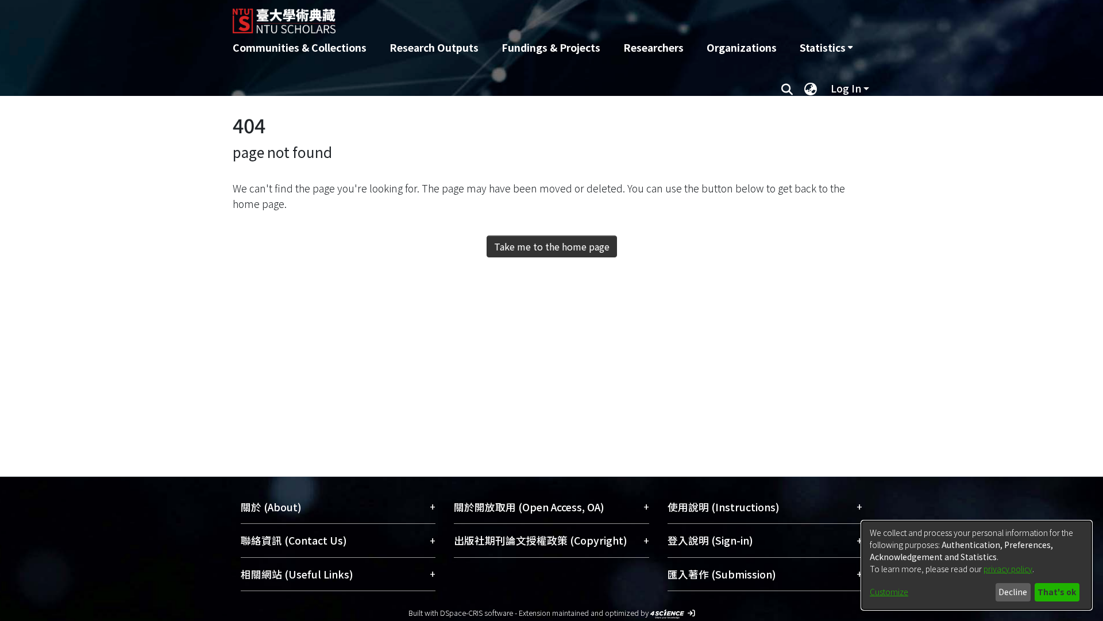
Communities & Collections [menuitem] (300, 47)
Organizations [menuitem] (742, 47)
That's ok (1057, 591)
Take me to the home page (552, 246)
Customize (889, 591)
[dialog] (977, 565)
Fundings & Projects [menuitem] (551, 47)
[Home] (490, 16)
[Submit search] (787, 88)
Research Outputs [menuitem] (434, 47)
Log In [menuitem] (846, 88)
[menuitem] (826, 47)
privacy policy (1008, 568)
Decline (1012, 591)
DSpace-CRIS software (476, 612)
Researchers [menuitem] (653, 47)
